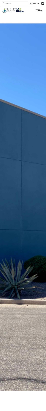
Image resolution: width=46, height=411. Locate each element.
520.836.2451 (35, 3)
